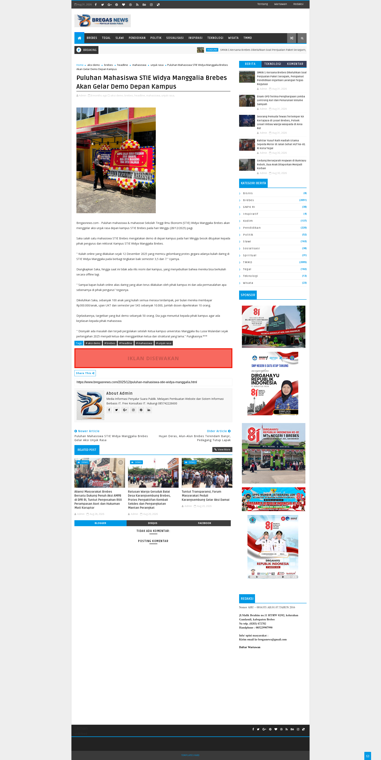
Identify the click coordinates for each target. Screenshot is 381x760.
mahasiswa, (153, 95)
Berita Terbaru (250, 64)
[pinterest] (116, 5)
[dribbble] (130, 5)
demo (85, 462)
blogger (100, 523)
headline (193, 49)
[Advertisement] (273, 685)
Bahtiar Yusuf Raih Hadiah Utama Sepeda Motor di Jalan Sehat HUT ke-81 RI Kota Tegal (281, 144)
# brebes (109, 343)
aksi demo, (117, 95)
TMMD (247, 38)
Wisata (233, 38)
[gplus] (110, 5)
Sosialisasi (175, 38)
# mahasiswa (144, 343)
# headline (125, 343)
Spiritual (250, 255)
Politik (156, 38)
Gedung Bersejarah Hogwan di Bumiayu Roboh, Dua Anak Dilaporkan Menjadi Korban (281, 164)
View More (224, 449)
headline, (140, 95)
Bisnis (248, 193)
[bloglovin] (123, 5)
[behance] (144, 5)
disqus (152, 523)
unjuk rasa (157, 65)
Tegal (106, 38)
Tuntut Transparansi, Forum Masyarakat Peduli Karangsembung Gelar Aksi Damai (205, 496)
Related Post (87, 450)
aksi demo (93, 65)
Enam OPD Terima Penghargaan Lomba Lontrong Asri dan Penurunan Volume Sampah (281, 100)
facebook (204, 523)
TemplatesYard (190, 755)
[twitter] (103, 5)
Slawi (119, 38)
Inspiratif (250, 214)
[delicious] (158, 5)
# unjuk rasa (163, 343)
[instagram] (151, 5)
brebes (108, 65)
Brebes (92, 38)
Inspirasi (196, 38)
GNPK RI (249, 207)
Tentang (262, 4)
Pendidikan (137, 38)
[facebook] (96, 5)
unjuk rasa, (168, 95)
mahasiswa (139, 65)
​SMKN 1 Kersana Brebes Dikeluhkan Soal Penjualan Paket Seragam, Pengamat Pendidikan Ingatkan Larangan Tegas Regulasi (281, 50)
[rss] (137, 5)
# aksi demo (93, 343)
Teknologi (215, 38)
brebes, (129, 95)
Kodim (248, 221)
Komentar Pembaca (295, 64)
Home (80, 65)
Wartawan (280, 4)
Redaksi (298, 4)
